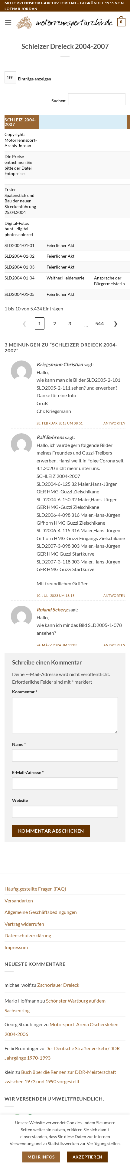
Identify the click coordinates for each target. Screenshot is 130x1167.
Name (19, 744)
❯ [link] (116, 323)
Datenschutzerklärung (28, 935)
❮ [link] (24, 323)
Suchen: (59, 100)
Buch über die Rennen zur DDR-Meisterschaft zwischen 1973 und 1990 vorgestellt (60, 1076)
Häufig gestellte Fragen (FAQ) (35, 888)
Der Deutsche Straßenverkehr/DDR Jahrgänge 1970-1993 (62, 1053)
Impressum (16, 947)
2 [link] (54, 323)
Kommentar (24, 691)
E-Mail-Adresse (28, 772)
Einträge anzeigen (34, 78)
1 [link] (39, 323)
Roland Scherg (52, 609)
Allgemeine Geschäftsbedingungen (41, 912)
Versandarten (19, 900)
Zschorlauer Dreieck (58, 985)
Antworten (114, 423)
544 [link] (99, 323)
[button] (8, 22)
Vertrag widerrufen (24, 924)
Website (20, 800)
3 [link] (69, 323)
